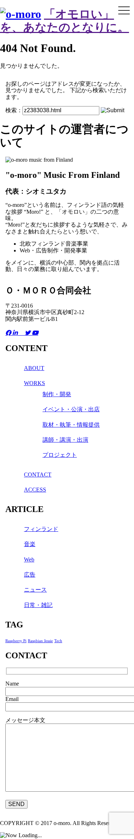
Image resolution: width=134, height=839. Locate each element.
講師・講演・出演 (65, 440)
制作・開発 (57, 394)
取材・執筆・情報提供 (71, 425)
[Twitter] (28, 333)
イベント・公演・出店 (71, 409)
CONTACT (37, 474)
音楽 (29, 544)
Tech (58, 641)
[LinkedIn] (16, 333)
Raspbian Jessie (40, 641)
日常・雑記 (38, 605)
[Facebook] (9, 333)
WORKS (34, 383)
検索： (14, 110)
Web (29, 559)
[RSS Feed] (22, 333)
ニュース (35, 590)
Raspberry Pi (15, 641)
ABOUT (34, 368)
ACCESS (35, 490)
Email (12, 699)
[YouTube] (35, 333)
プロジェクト (60, 455)
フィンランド (41, 529)
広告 (29, 575)
